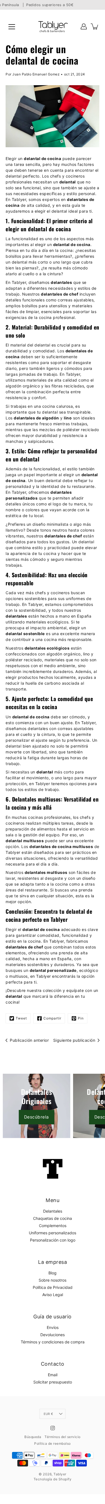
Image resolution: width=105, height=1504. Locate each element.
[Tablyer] (52, 26)
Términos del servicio (63, 1437)
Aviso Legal (52, 1294)
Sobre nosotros (52, 1280)
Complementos (52, 1225)
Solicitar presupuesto (52, 1382)
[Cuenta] (83, 26)
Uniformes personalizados (52, 1232)
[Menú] (12, 27)
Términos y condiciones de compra (53, 1342)
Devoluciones (52, 1334)
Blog (52, 1272)
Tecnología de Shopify (53, 1479)
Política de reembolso (52, 1443)
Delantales (52, 1211)
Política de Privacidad (53, 1287)
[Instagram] (52, 1428)
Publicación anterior (29, 1040)
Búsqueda (32, 1437)
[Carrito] (94, 26)
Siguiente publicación (74, 1040)
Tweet (21, 1018)
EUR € (48, 1414)
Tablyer (59, 1474)
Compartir (52, 1018)
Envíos (53, 1327)
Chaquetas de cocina (52, 1218)
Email (52, 1374)
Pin (81, 1018)
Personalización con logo (52, 1240)
